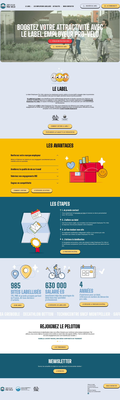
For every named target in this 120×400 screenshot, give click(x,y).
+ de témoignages (60, 347)
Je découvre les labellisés (57, 305)
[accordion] (35, 156)
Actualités (56, 6)
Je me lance (17, 305)
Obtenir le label (91, 384)
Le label (27, 6)
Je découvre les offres (41, 190)
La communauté (112, 6)
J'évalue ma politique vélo (60, 41)
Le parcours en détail (70, 252)
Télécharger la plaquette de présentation (60, 132)
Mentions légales (92, 390)
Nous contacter (68, 6)
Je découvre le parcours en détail (93, 304)
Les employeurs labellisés (42, 6)
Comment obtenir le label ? (60, 126)
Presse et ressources (93, 387)
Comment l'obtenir (20, 190)
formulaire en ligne (80, 213)
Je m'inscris (60, 371)
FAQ (89, 388)
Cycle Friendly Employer (68, 108)
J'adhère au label (91, 6)
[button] (57, 341)
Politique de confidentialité (94, 391)
